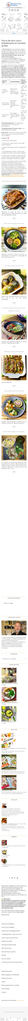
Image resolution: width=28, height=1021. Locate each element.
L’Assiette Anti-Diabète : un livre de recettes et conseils (13, 749)
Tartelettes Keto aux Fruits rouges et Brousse (13, 865)
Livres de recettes (5, 958)
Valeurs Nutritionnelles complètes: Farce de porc (13, 175)
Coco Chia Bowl (5, 855)
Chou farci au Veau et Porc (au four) (14, 265)
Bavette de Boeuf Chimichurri (9, 702)
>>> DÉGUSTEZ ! (4, 847)
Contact (3, 981)
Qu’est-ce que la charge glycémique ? (10, 931)
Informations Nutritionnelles (8, 944)
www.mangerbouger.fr (18, 912)
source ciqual (14, 174)
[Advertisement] (14, 22)
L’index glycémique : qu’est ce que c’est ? (11, 934)
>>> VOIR (3, 685)
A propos (3, 992)
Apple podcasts (5, 914)
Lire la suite (4, 648)
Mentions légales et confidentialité (10, 974)
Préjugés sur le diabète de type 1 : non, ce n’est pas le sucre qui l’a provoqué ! (13, 824)
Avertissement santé (7, 908)
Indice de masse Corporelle (8, 951)
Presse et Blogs (5, 988)
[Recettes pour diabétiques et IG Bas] (14, 6)
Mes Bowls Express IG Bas (8, 770)
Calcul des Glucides (6, 948)
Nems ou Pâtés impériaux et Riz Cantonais (14, 431)
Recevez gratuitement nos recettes (10, 985)
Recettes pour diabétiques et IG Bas (10, 886)
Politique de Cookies (6, 978)
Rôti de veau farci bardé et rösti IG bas (14, 223)
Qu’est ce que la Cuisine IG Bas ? (9, 937)
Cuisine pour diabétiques (7, 924)
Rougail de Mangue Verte (8, 721)
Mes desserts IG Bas (6, 790)
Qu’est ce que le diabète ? (7, 927)
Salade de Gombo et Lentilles (9, 683)
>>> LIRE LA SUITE (5, 816)
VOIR (14, 218)
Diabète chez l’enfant (6, 941)
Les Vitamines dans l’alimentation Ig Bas (11, 962)
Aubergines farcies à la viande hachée (14, 351)
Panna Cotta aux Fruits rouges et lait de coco (13, 846)
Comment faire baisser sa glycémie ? (11, 809)
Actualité (3, 955)
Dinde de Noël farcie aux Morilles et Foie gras (14, 181)
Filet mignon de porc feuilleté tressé (14, 390)
